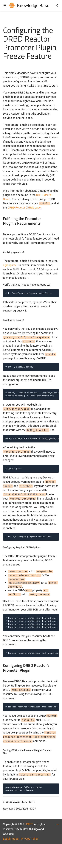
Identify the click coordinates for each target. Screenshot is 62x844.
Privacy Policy (29, 838)
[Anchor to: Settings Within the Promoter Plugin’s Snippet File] (56, 751)
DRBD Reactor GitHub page (24, 207)
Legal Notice (11, 838)
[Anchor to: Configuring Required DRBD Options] (44, 547)
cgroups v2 (9, 265)
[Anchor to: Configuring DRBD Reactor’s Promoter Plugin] (56, 667)
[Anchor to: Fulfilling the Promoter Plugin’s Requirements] (56, 220)
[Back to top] (57, 824)
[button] (5, 5)
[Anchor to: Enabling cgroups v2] (27, 319)
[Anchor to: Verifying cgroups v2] (28, 251)
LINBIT (29, 824)
